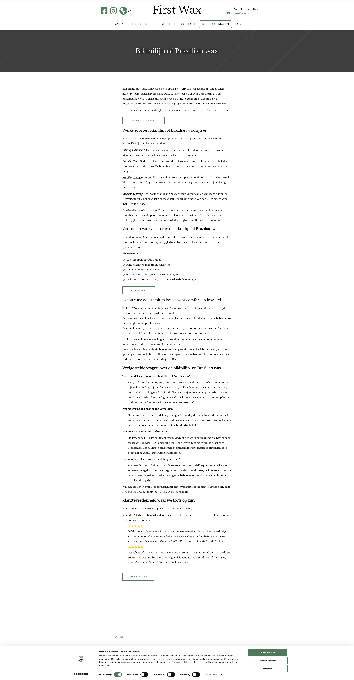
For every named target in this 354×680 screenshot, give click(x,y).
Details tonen (211, 674)
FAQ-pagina (129, 491)
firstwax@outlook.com (244, 13)
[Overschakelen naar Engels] (122, 640)
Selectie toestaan (268, 660)
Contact (121, 623)
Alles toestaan (268, 652)
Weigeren (267, 668)
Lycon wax (131, 299)
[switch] (144, 674)
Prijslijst (121, 618)
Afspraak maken (126, 628)
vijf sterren (181, 515)
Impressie (121, 613)
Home (118, 608)
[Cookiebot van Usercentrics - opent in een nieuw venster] (81, 675)
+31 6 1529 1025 (166, 617)
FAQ (117, 632)
